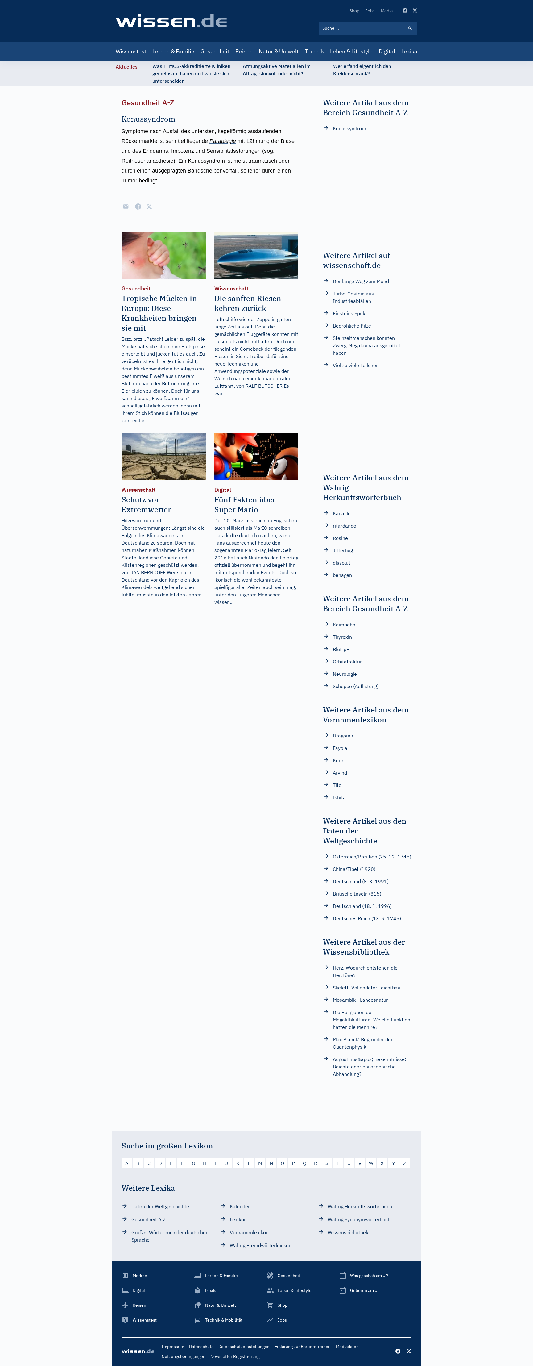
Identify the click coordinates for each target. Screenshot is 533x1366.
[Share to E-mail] (126, 206)
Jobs (370, 11)
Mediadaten (347, 1346)
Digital (387, 51)
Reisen (244, 51)
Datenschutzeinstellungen (244, 1346)
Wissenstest (131, 51)
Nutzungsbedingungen (183, 1356)
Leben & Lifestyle (351, 51)
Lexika (409, 51)
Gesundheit (214, 51)
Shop (354, 11)
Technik (314, 51)
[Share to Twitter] (149, 206)
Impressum (173, 1346)
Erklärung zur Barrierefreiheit (303, 1346)
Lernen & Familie (173, 51)
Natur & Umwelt (279, 51)
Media (387, 11)
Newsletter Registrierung (234, 1356)
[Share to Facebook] (138, 206)
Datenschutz (201, 1346)
